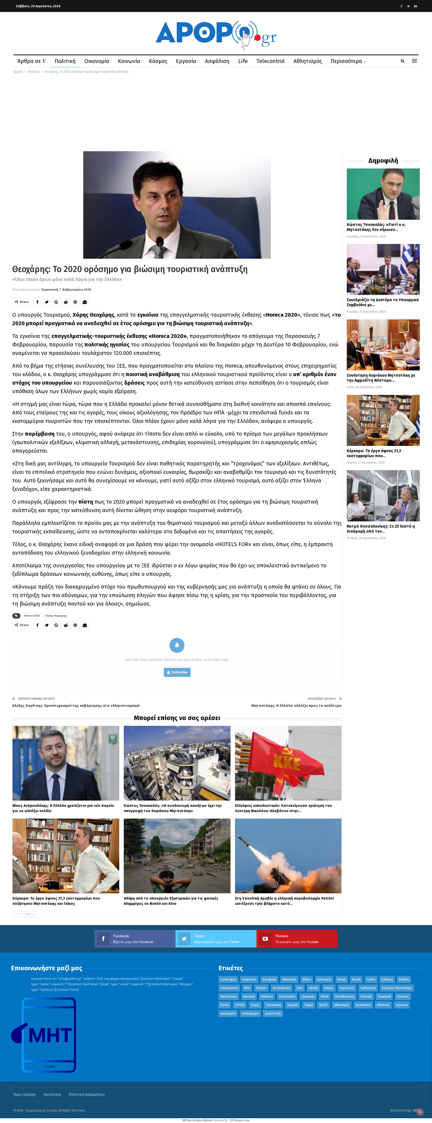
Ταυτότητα (52, 1094)
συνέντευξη (273, 1013)
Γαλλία (371, 979)
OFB (415, 1110)
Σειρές (255, 1005)
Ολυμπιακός (287, 996)
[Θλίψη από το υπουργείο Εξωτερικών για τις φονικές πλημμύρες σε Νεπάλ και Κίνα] (177, 856)
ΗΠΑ (247, 988)
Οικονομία (96, 61)
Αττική (342, 979)
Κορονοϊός (347, 988)
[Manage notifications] (420, 1112)
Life (243, 61)
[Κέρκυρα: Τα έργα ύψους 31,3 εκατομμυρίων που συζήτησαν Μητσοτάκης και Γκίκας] (65, 856)
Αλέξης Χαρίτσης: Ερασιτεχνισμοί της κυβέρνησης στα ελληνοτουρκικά (76, 705)
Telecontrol (270, 61)
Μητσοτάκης (228, 996)
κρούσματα (228, 1013)
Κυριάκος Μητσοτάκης (397, 988)
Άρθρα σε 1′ (32, 61)
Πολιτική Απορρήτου (87, 1094)
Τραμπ (308, 1005)
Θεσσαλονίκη (281, 988)
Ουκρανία (308, 996)
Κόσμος (158, 61)
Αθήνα (306, 979)
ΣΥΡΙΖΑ (239, 1005)
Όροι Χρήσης (25, 1094)
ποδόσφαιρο (250, 1013)
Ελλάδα (404, 979)
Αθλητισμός (308, 61)
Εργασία (186, 61)
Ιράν (299, 988)
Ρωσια (224, 1005)
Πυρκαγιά (384, 996)
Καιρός (329, 988)
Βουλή (356, 979)
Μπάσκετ (267, 996)
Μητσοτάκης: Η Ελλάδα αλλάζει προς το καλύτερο (297, 705)
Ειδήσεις (387, 979)
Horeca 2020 (32, 615)
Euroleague (228, 979)
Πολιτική (65, 61)
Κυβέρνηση (368, 988)
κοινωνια (402, 1005)
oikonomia (289, 979)
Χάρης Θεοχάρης (56, 615)
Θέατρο (261, 988)
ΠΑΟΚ (324, 996)
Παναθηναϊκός (344, 996)
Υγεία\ (323, 1005)
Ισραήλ (313, 988)
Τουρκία (292, 1005)
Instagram (269, 979)
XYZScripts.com (240, 1120)
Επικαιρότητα (229, 988)
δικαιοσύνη (363, 1005)
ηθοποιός (383, 1005)
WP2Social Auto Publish (197, 1120)
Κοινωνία (129, 61)
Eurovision (249, 979)
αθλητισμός (342, 1005)
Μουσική (249, 996)
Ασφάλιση (217, 61)
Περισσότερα (346, 61)
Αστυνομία (324, 979)
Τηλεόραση (273, 1005)
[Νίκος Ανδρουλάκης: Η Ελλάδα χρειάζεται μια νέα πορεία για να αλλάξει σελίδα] (65, 763)
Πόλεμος (403, 996)
